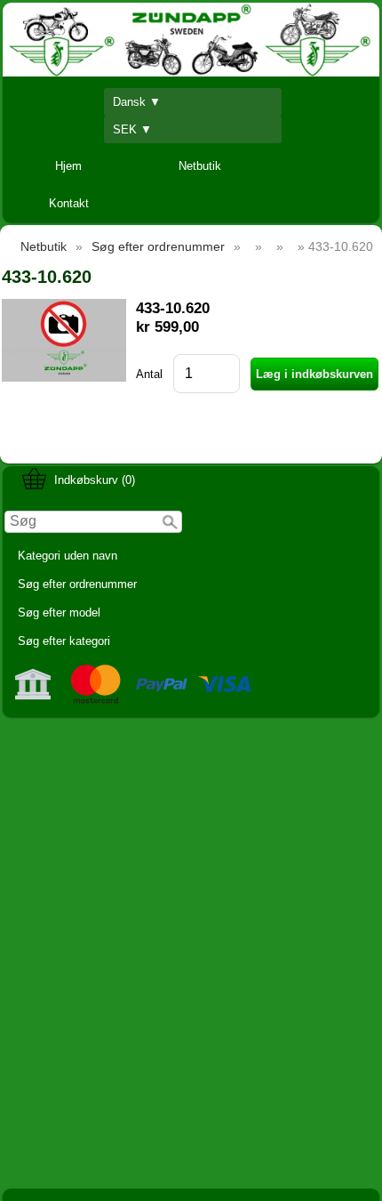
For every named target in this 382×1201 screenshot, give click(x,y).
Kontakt (69, 203)
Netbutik (200, 166)
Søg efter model (59, 612)
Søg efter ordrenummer (77, 584)
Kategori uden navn (67, 555)
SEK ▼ (132, 129)
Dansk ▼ (137, 102)
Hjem (68, 166)
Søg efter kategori (64, 641)
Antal (149, 374)
